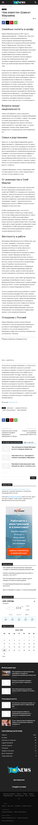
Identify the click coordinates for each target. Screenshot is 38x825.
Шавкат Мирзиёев (21, 410)
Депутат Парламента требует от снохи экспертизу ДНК (19, 590)
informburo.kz (13, 402)
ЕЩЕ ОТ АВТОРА (28, 442)
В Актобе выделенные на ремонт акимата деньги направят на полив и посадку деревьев (17, 579)
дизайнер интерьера (15, 497)
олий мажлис (10, 408)
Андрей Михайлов (8, 795)
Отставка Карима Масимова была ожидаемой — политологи (17, 585)
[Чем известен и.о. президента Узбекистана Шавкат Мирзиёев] (6, 458)
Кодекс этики (10, 805)
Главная (25, 794)
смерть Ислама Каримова (9, 410)
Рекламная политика (26, 805)
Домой (3, 6)
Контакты (32, 795)
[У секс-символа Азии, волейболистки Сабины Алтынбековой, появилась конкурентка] (6, 723)
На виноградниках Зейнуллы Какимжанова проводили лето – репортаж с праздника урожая (22, 713)
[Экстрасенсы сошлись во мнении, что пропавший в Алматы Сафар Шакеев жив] (6, 705)
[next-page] (6, 472)
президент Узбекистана (21, 408)
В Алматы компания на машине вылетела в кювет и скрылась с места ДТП (18, 574)
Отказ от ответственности (7, 820)
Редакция (4, 805)
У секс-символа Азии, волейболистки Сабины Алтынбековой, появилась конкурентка (23, 722)
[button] (3, 2)
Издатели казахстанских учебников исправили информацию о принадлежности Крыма (9, 433)
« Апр (3, 656)
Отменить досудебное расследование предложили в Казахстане (28, 432)
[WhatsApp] (15, 22)
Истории (9, 6)
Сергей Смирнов (19, 795)
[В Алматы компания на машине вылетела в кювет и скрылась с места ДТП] (6, 683)
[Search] (35, 2)
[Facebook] (3, 22)
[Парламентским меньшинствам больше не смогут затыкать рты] (6, 466)
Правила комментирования (20, 811)
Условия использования (22, 817)
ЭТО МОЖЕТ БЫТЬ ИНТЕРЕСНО (12, 442)
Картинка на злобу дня (9, 794)
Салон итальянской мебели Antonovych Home (16, 489)
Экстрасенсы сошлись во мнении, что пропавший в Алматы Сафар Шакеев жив (23, 704)
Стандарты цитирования (7, 811)
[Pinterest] (11, 22)
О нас (26, 795)
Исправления (18, 805)
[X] (7, 22)
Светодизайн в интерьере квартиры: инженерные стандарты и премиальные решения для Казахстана (18, 568)
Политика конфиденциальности (9, 817)
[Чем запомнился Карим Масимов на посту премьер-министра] (6, 449)
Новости (19, 794)
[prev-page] (3, 472)
